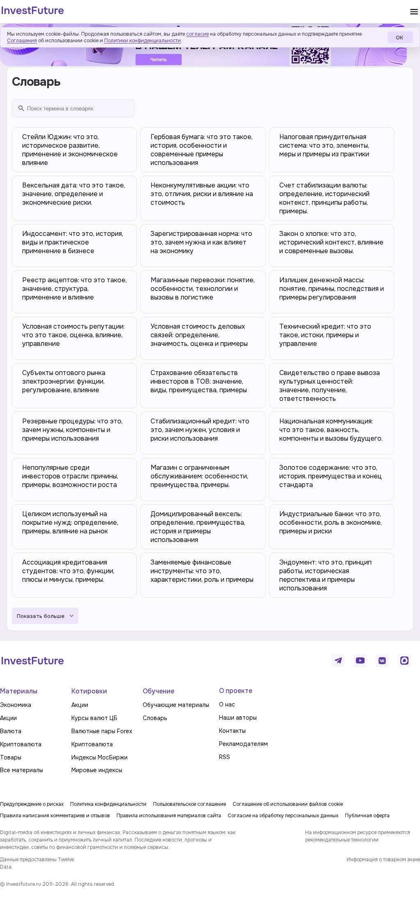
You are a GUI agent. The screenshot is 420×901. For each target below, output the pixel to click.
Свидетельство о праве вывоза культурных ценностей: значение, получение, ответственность (329, 385)
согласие (197, 34)
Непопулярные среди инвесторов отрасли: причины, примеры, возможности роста (70, 476)
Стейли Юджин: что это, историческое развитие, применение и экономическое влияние (70, 150)
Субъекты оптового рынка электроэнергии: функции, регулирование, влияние (63, 381)
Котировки (89, 691)
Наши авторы (238, 717)
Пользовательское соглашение (189, 804)
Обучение (158, 691)
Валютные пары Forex (101, 731)
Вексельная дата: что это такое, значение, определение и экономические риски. (73, 194)
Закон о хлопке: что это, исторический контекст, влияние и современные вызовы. (331, 242)
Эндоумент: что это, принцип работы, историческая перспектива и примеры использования (325, 575)
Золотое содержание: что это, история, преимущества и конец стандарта (330, 476)
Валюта (10, 731)
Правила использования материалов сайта (168, 815)
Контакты (232, 730)
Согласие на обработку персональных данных (283, 815)
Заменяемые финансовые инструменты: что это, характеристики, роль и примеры (202, 571)
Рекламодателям (243, 744)
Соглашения (22, 40)
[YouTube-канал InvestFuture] (360, 660)
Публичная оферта (367, 815)
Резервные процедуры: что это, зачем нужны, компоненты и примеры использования (72, 430)
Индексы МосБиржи (99, 757)
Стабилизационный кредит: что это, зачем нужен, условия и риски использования (200, 430)
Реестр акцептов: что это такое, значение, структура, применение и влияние (74, 289)
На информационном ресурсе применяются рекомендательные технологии (357, 836)
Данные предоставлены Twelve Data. (37, 863)
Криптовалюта (20, 744)
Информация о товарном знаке (383, 859)
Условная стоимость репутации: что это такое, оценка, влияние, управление (73, 335)
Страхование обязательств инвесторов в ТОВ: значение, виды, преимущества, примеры (199, 381)
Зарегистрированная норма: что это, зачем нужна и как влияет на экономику (201, 242)
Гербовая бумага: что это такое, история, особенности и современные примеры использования (202, 150)
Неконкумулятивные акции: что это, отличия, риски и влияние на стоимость (202, 194)
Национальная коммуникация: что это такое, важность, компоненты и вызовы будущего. (331, 430)
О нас (227, 704)
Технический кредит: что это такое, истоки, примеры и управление (325, 335)
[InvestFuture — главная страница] (32, 11)
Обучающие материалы (176, 705)
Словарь (155, 718)
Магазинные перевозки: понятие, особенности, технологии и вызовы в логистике (203, 289)
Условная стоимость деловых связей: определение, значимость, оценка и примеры (199, 335)
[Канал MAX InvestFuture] (404, 660)
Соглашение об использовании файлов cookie (288, 804)
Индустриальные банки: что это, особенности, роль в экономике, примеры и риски (330, 522)
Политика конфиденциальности (108, 804)
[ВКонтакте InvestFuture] (382, 660)
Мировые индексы (96, 770)
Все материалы (21, 770)
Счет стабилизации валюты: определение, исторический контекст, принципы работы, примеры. (324, 198)
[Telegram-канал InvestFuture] (338, 660)
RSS (224, 757)
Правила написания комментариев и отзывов (55, 815)
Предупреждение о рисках (32, 804)
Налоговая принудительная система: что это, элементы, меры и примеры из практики (324, 145)
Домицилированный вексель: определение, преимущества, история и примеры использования (198, 527)
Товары (10, 757)
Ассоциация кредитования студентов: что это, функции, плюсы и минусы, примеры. (68, 571)
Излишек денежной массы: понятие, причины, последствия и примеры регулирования (331, 289)
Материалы (18, 691)
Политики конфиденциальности (142, 40)
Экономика (15, 705)
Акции (8, 718)
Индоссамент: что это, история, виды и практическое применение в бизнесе (72, 242)
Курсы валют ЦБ (94, 718)
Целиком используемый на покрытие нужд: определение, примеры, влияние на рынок (70, 522)
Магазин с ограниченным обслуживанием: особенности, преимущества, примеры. (199, 476)
